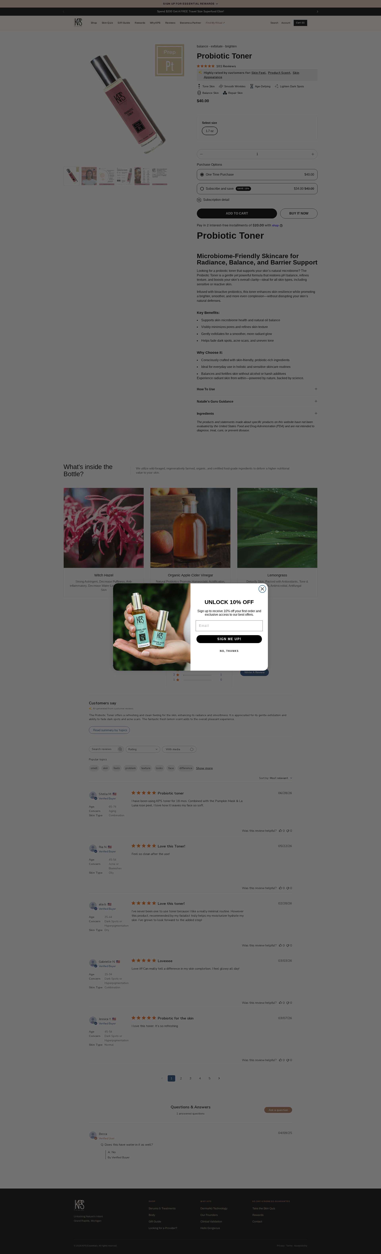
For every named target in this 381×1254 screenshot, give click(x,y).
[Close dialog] (262, 588)
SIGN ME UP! (229, 639)
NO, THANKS (229, 651)
